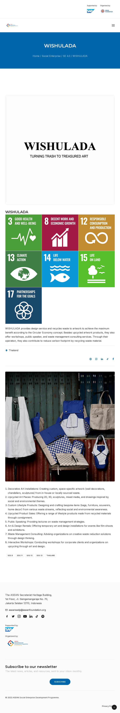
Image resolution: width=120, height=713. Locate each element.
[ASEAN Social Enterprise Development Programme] (12, 25)
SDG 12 (29, 555)
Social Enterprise (51, 55)
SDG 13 (39, 555)
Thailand (51, 555)
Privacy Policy (108, 706)
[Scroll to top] (114, 707)
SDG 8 (10, 555)
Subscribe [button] (60, 682)
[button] (113, 25)
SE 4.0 (66, 55)
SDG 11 (20, 555)
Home (36, 55)
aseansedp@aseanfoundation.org (27, 609)
